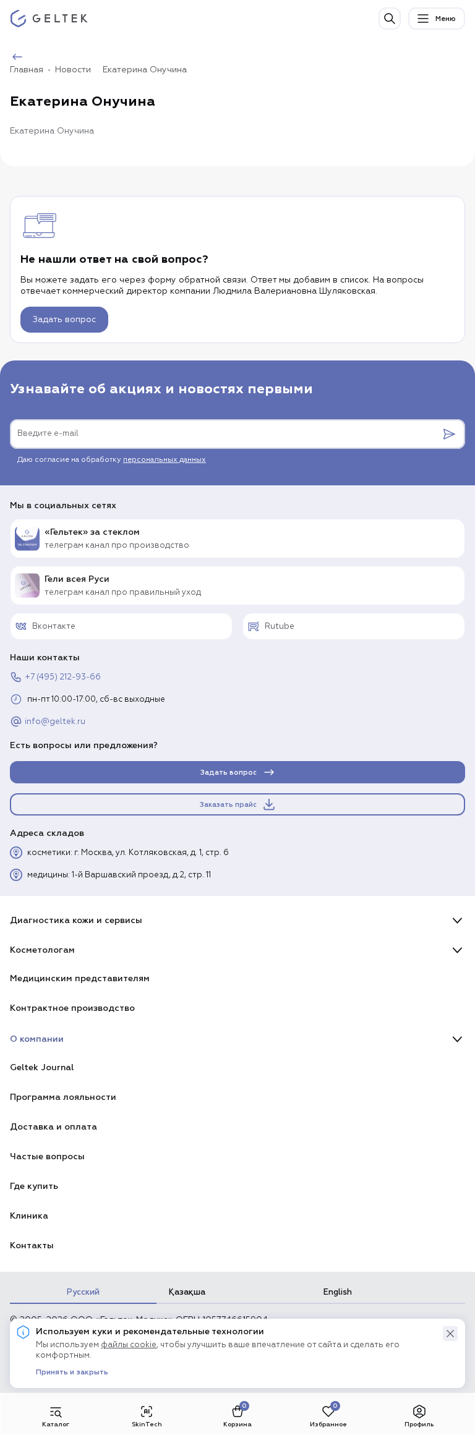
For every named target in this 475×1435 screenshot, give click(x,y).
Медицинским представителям (80, 978)
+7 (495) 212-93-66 (63, 677)
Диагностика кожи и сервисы (76, 920)
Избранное (328, 1424)
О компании (37, 1039)
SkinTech (147, 1424)
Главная (26, 70)
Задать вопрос (64, 319)
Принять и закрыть (72, 1372)
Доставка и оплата (53, 1127)
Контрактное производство (72, 1008)
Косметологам (42, 950)
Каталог (55, 1424)
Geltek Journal (42, 1067)
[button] (450, 1333)
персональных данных (164, 460)
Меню (445, 19)
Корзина (237, 1424)
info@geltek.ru (55, 722)
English (337, 1292)
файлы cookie (128, 1345)
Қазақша (187, 1292)
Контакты (32, 1245)
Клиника (29, 1216)
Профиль (419, 1424)
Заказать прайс (228, 805)
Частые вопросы (47, 1156)
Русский (83, 1292)
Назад (41, 57)
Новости (73, 70)
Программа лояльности (63, 1097)
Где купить (34, 1186)
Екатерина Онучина (145, 70)
